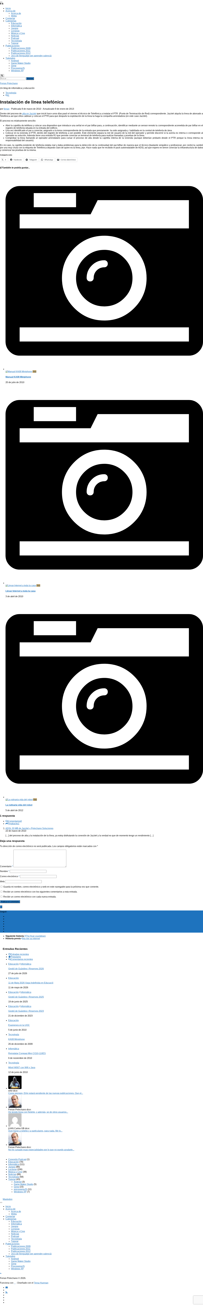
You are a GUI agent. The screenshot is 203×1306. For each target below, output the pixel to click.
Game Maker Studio (21, 63)
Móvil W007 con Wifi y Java (21, 1067)
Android (15, 61)
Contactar (10, 18)
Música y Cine (18, 33)
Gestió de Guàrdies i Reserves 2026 (26, 968)
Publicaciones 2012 (21, 53)
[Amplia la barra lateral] (1, 906)
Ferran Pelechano (9, 83)
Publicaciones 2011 (20, 51)
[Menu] (1, 1202)
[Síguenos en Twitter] (6, 924)
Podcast (15, 38)
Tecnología (16, 41)
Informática (16, 26)
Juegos (14, 28)
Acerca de (10, 11)
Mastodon (7, 1199)
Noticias (15, 36)
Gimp (13, 65)
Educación (16, 23)
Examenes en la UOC (19, 1025)
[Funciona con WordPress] (15, 1283)
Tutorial (14, 43)
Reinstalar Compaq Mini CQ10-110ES (27, 1053)
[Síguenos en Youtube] (6, 926)
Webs (14, 16)
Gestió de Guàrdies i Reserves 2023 (26, 1011)
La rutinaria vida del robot (19, 805)
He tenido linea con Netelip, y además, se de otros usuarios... (38, 1112)
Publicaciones (12, 46)
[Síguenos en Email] (7, 916)
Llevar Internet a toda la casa (20, 591)
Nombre (4, 871)
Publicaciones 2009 (21, 48)
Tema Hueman (41, 1283)
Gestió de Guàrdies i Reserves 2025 (26, 997)
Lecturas (15, 31)
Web (2, 881)
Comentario (6, 866)
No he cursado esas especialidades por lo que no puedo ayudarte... (41, 1150)
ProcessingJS (18, 68)
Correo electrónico (9, 876)
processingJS (20, 1189)
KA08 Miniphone (16, 1039)
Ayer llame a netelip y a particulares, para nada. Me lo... (35, 1131)
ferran (6, 109)
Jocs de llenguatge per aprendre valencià (31, 56)
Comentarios (15, 821)
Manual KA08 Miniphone (18, 377)
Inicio (8, 8)
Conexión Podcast (17, 1159)
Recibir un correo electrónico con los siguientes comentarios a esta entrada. (40, 892)
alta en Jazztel (29, 113)
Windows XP (17, 70)
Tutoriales (10, 58)
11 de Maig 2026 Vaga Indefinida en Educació (30, 983)
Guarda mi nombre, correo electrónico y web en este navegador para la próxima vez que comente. (51, 887)
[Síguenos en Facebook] (6, 919)
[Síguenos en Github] (6, 929)
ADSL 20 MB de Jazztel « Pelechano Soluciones (29, 828)
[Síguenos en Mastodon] (6, 931)
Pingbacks (13, 823)
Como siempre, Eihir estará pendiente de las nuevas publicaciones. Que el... (45, 1093)
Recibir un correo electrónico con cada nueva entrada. (29, 897)
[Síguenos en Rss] (6, 921)
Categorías (11, 21)
